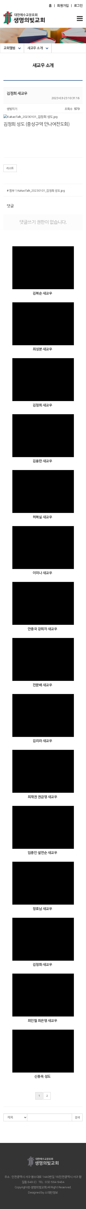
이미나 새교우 (42, 573)
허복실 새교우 (42, 517)
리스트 (10, 168)
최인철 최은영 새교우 (42, 1021)
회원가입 (63, 6)
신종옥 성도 (42, 1076)
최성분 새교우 (42, 349)
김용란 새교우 (42, 461)
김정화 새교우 (42, 965)
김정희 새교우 (42, 405)
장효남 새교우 (42, 909)
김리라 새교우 (42, 741)
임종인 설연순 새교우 (42, 853)
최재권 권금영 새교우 (42, 797)
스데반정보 (51, 1192)
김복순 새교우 (42, 293)
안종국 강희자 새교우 (42, 629)
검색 (77, 1117)
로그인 (78, 6)
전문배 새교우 (42, 685)
